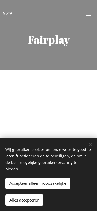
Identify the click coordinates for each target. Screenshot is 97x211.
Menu (89, 13)
